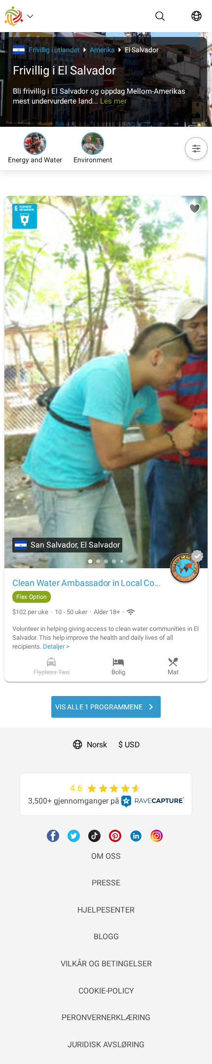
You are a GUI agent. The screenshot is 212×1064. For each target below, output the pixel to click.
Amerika (102, 50)
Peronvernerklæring (106, 1017)
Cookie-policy (106, 990)
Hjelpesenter (106, 910)
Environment (92, 160)
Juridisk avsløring (106, 1044)
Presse (106, 882)
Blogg (106, 936)
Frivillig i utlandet (54, 50)
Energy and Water (35, 160)
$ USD (129, 744)
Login (10, 733)
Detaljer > (56, 646)
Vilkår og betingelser (106, 963)
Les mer (113, 101)
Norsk (97, 744)
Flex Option (31, 596)
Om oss (106, 856)
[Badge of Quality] (197, 556)
